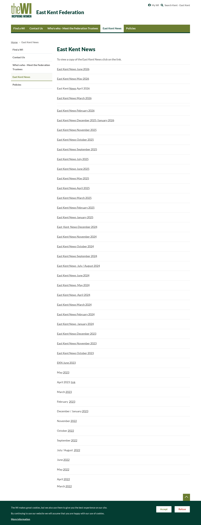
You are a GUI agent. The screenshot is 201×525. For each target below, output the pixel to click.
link (73, 382)
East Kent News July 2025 (73, 159)
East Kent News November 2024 (77, 236)
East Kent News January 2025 (75, 217)
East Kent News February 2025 (76, 207)
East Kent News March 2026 (74, 98)
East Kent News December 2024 (77, 227)
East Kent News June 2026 (73, 69)
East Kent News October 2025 (75, 139)
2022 (74, 421)
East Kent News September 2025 (77, 149)
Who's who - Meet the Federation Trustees (72, 28)
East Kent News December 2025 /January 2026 (85, 120)
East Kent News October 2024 (75, 246)
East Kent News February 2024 (76, 314)
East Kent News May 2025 (73, 178)
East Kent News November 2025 (77, 130)
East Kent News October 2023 (75, 353)
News (72, 88)
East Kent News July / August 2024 (78, 266)
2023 (66, 372)
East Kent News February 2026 (76, 110)
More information (20, 519)
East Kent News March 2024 (74, 304)
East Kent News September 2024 (77, 256)
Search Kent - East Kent (177, 5)
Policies (131, 28)
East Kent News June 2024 (73, 275)
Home (14, 42)
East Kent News (112, 28)
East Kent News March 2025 (74, 198)
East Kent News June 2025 (73, 168)
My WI (155, 5)
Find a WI (19, 28)
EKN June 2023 (66, 362)
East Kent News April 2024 (73, 295)
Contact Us (36, 28)
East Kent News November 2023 (77, 343)
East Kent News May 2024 (73, 285)
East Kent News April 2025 (73, 188)
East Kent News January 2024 (75, 324)
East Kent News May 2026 (73, 78)
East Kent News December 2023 (76, 333)
